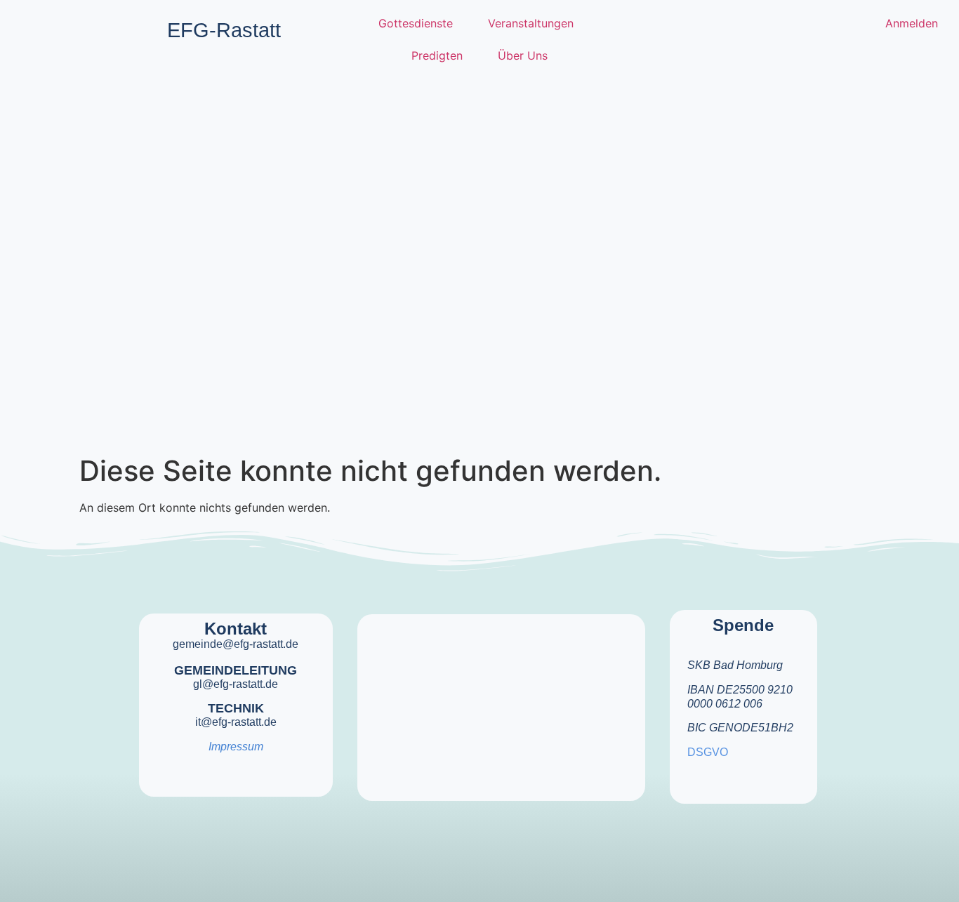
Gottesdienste (415, 23)
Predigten (437, 55)
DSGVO (707, 752)
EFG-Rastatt (224, 30)
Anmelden (911, 23)
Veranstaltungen (531, 23)
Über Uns (523, 55)
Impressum (236, 746)
